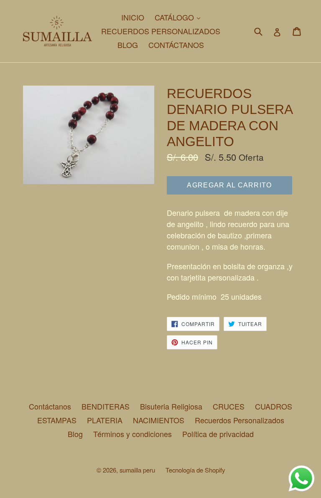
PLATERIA (104, 420)
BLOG (127, 44)
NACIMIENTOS (158, 420)
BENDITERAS (106, 406)
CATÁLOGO (179, 17)
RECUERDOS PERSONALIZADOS (160, 30)
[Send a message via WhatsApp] (301, 478)
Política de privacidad (218, 433)
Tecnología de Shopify (195, 469)
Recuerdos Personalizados (239, 420)
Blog (75, 433)
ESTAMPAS (56, 420)
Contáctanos (50, 406)
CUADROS (273, 406)
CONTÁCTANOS (176, 44)
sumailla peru (137, 469)
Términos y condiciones (132, 433)
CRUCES (229, 406)
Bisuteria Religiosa (171, 406)
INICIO (132, 17)
